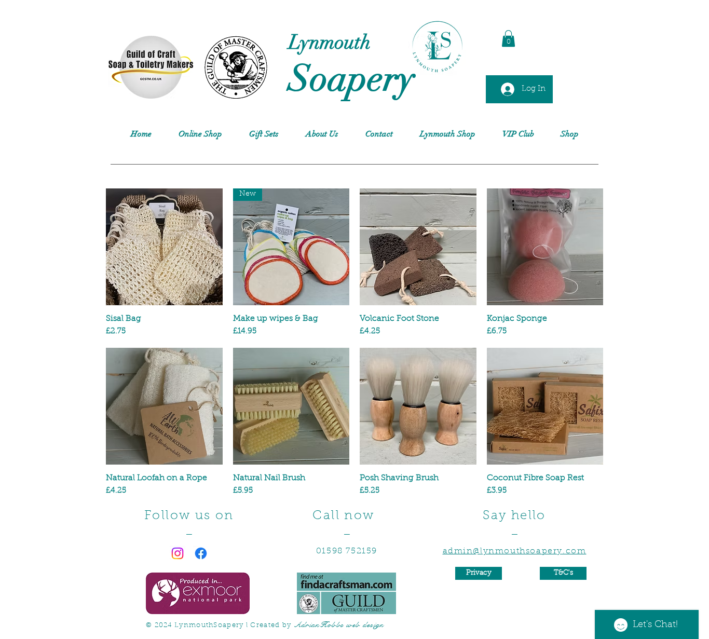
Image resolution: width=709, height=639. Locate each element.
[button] (508, 38)
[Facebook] (201, 553)
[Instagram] (177, 553)
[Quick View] (164, 246)
